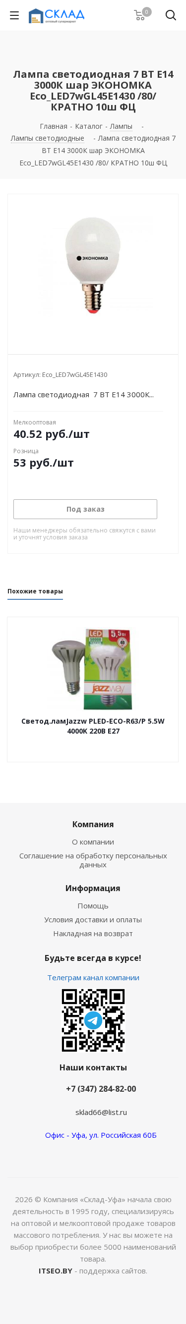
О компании (93, 842)
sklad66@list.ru (101, 1112)
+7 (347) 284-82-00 (101, 1088)
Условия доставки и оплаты (93, 919)
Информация (93, 888)
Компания (93, 824)
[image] (93, 266)
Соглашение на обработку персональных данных (93, 859)
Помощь (93, 905)
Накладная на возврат (93, 933)
